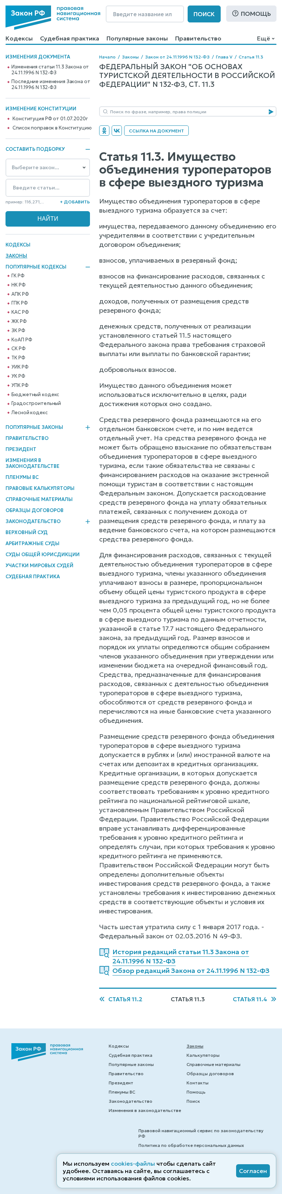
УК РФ (18, 376)
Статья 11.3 (251, 57)
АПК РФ (20, 294)
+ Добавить (75, 202)
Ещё (263, 38)
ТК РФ (18, 358)
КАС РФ (20, 312)
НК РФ (18, 285)
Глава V (224, 57)
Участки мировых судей (39, 565)
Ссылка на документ (156, 131)
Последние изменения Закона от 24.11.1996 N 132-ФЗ (50, 84)
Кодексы (19, 38)
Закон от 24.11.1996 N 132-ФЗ (177, 57)
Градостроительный (36, 403)
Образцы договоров (35, 510)
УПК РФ (19, 385)
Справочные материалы (39, 499)
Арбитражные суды (32, 543)
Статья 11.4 (250, 999)
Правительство (198, 38)
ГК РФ (17, 276)
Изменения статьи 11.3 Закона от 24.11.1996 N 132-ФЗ (50, 70)
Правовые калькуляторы (40, 488)
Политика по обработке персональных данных (191, 1145)
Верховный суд (27, 532)
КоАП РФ (21, 340)
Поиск (204, 14)
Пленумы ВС (22, 477)
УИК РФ (19, 367)
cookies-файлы (133, 1163)
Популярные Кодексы (36, 267)
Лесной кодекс (29, 413)
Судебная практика (69, 38)
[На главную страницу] (53, 18)
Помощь (256, 13)
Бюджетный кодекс (35, 395)
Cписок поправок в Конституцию (51, 128)
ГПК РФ (19, 303)
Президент (21, 449)
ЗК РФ (18, 331)
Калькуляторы (203, 1055)
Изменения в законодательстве (32, 463)
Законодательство (33, 522)
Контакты (198, 1082)
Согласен (253, 1171)
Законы (16, 256)
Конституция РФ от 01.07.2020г (49, 119)
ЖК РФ (18, 321)
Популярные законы (137, 38)
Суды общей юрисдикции (43, 554)
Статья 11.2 (125, 999)
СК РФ (18, 349)
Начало (107, 57)
